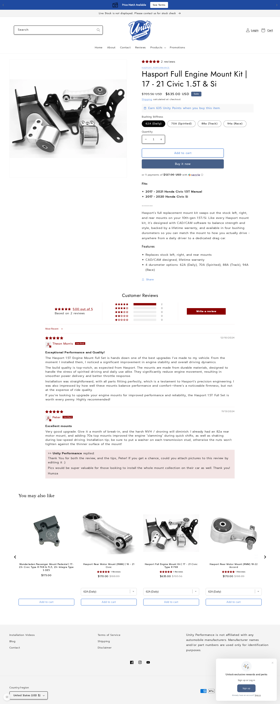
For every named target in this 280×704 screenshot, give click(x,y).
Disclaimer (105, 648)
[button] (158, 48)
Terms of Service (109, 635)
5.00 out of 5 (83, 309)
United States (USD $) (27, 695)
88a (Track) (209, 124)
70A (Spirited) (181, 124)
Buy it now (183, 164)
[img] (54, 338)
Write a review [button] (206, 311)
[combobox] (58, 30)
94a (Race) (235, 124)
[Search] (98, 30)
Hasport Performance (155, 67)
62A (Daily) (153, 124)
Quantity (147, 132)
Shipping (147, 99)
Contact (14, 648)
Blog (12, 641)
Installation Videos (22, 635)
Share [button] (150, 279)
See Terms (159, 5)
